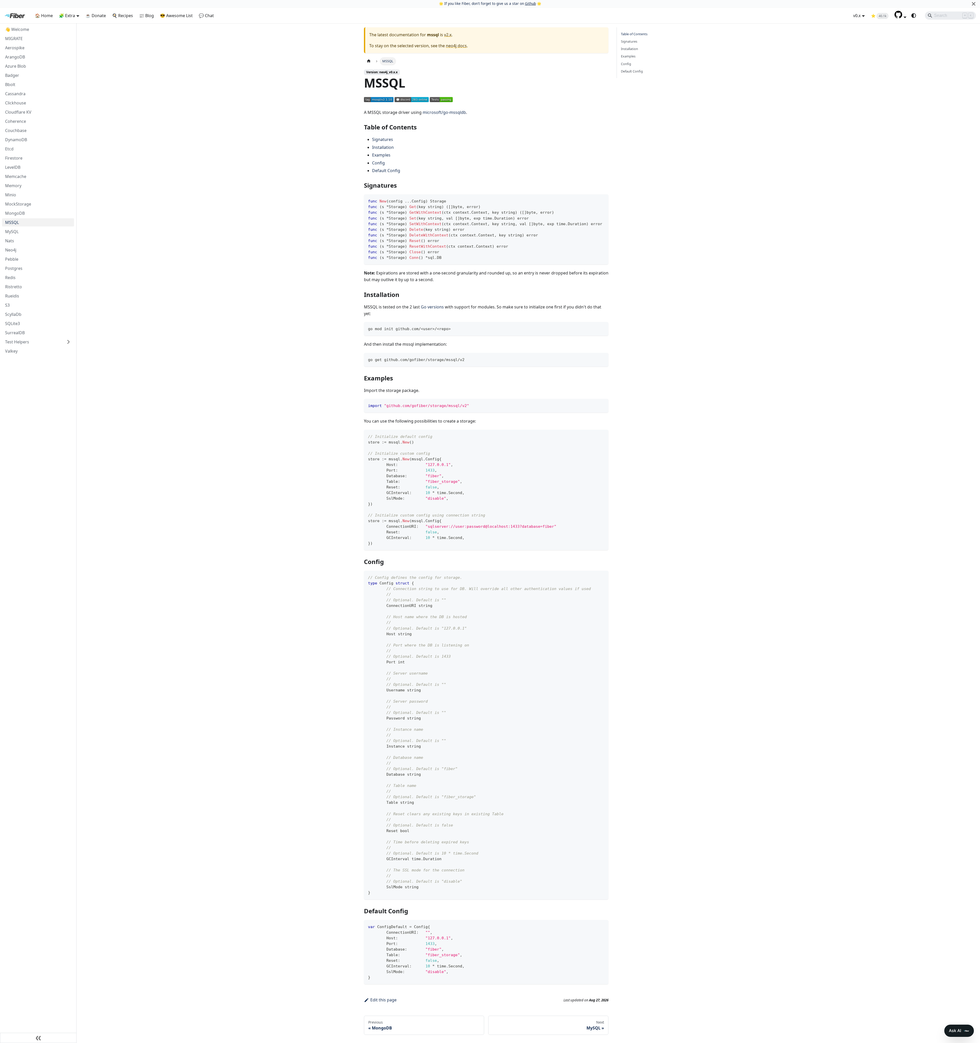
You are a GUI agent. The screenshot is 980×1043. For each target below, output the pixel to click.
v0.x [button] (857, 15)
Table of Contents (634, 34)
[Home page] (369, 61)
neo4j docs (456, 46)
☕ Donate (95, 15)
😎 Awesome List (176, 15)
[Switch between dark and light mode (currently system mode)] (914, 15)
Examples (381, 155)
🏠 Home (44, 15)
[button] (900, 17)
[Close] (973, 3)
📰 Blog (146, 15)
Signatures (382, 139)
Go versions (432, 307)
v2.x (447, 35)
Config (378, 163)
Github (530, 3)
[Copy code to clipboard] (602, 200)
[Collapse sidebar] (38, 1038)
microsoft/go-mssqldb (444, 112)
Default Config (386, 170)
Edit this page (383, 1000)
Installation (383, 147)
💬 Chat (206, 15)
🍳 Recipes (122, 15)
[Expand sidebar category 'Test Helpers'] (68, 342)
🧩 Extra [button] (67, 15)
